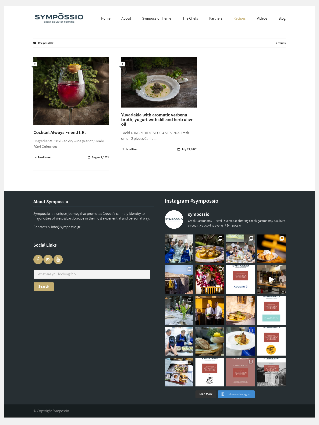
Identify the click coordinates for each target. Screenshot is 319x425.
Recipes (240, 18)
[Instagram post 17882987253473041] (271, 279)
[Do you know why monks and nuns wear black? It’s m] (209, 279)
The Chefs (190, 18)
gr (70, 227)
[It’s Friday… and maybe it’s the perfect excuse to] (209, 248)
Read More (44, 157)
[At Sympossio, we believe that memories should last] (179, 372)
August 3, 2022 (100, 157)
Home (105, 18)
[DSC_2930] (71, 91)
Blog (282, 18)
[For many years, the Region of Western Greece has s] (271, 341)
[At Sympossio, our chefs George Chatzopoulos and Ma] (240, 248)
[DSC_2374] (159, 82)
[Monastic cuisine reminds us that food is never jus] (240, 372)
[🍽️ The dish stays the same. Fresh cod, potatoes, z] (240, 310)
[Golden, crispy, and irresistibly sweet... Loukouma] (271, 248)
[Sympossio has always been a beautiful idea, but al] (209, 310)
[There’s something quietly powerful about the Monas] (179, 279)
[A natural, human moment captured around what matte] (179, 248)
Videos (262, 18)
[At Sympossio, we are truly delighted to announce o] (209, 372)
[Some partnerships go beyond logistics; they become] (240, 279)
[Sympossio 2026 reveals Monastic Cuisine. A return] (271, 372)
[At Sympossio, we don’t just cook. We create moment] (179, 341)
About (126, 18)
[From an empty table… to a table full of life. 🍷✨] (179, 310)
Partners (216, 18)
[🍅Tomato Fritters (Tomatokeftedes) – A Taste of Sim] (240, 341)
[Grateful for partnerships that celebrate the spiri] (271, 310)
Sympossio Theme (156, 18)
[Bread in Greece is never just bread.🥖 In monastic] (209, 341)
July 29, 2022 (189, 149)
